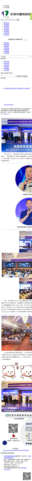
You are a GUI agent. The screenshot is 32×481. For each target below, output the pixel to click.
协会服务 (6, 31)
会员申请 (6, 33)
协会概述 (6, 24)
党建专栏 (6, 66)
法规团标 (6, 29)
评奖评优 (6, 35)
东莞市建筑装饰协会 (10, 456)
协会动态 (6, 63)
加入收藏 (6, 7)
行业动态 (6, 65)
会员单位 (6, 28)
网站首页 (6, 23)
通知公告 (6, 61)
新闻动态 (6, 26)
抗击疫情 (6, 70)
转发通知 (6, 68)
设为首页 (6, 6)
